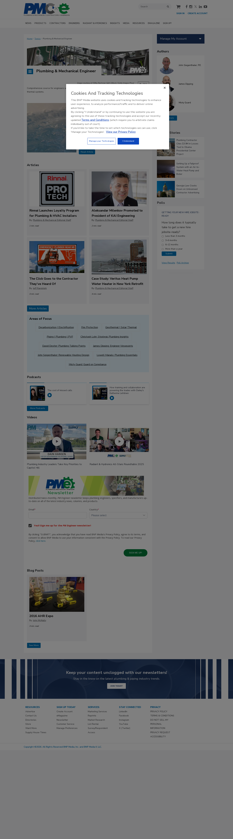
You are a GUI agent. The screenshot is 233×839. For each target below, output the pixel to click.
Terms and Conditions (95, 120)
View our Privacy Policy (121, 132)
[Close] (164, 87)
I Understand (128, 141)
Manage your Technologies (101, 141)
